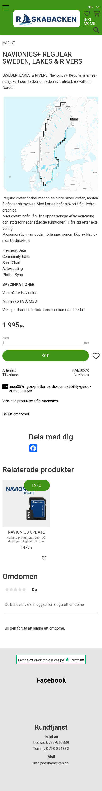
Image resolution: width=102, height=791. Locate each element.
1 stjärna (7, 589)
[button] (6, 8)
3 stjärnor (15, 589)
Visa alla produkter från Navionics (30, 401)
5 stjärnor (24, 589)
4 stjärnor (20, 589)
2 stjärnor (11, 589)
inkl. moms (89, 22)
